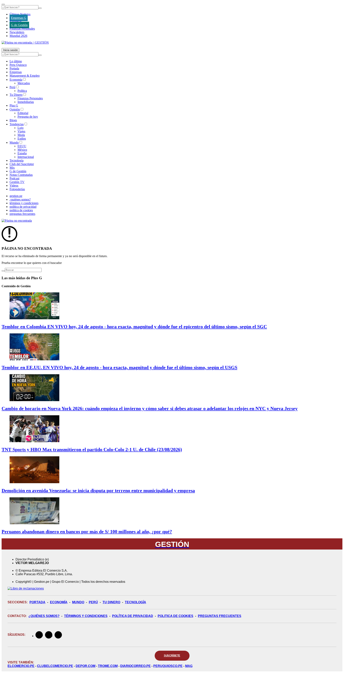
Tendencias (17, 124)
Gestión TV (17, 182)
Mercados (24, 83)
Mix (12, 167)
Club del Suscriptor (22, 164)
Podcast (14, 178)
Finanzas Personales (22, 28)
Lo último (16, 61)
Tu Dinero (16, 94)
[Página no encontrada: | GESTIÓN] (25, 42)
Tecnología (16, 160)
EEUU (22, 146)
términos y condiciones (24, 203)
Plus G (14, 105)
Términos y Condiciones (86, 616)
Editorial (23, 113)
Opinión (15, 109)
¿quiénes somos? (20, 199)
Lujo (20, 127)
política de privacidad (23, 206)
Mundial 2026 (18, 35)
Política (22, 90)
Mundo (14, 142)
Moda (21, 135)
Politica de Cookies (175, 616)
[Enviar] (40, 8)
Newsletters (17, 32)
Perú (12, 87)
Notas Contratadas (21, 174)
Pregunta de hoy (28, 116)
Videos (14, 185)
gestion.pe (16, 196)
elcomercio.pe (21, 666)
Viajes (21, 131)
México (22, 149)
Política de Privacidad (132, 616)
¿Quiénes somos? (44, 616)
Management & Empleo (25, 75)
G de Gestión (19, 25)
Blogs (13, 120)
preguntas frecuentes (22, 214)
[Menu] (3, 4)
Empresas (16, 21)
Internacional (26, 157)
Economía (16, 79)
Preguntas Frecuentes (219, 616)
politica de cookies (21, 210)
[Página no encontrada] (17, 220)
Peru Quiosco (18, 65)
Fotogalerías (17, 189)
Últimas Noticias (20, 14)
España (22, 153)
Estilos (22, 138)
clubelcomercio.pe (55, 666)
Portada (14, 68)
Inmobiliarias (26, 102)
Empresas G (18, 18)
